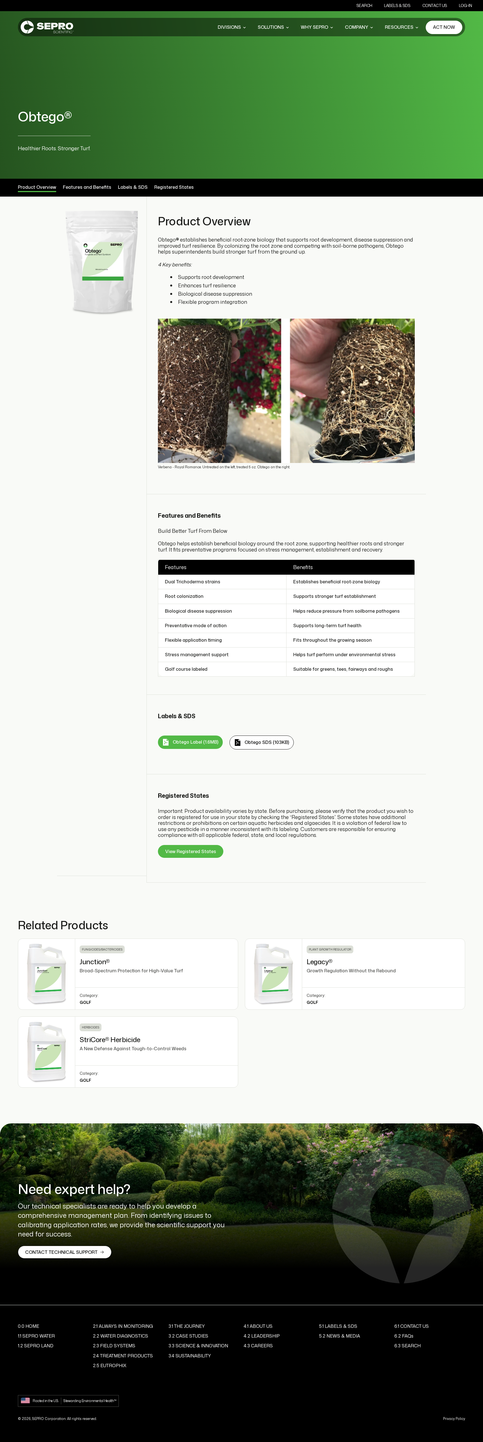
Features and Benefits (87, 187)
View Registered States (190, 851)
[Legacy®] (273, 974)
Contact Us (434, 5)
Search (364, 5)
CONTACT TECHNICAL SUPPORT (61, 1252)
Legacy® (320, 961)
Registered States (174, 187)
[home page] (47, 27)
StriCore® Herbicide (110, 1039)
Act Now (444, 27)
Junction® (95, 961)
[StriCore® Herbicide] (46, 1052)
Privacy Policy (454, 1418)
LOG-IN (465, 5)
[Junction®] (46, 974)
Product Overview (37, 187)
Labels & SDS (397, 5)
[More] (244, 27)
